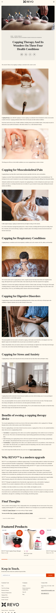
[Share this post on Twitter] (25, 54)
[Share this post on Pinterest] (34, 54)
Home (11, 36)
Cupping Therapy (18, 36)
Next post (50, 518)
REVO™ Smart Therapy (9, 510)
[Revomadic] (28, 2)
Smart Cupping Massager (36, 449)
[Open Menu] (2, 1)
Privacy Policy (12, 610)
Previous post (42, 518)
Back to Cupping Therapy (9, 518)
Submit (50, 575)
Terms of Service (4, 610)
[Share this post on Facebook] (30, 54)
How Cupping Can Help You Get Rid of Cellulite (21, 513)
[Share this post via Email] (21, 54)
